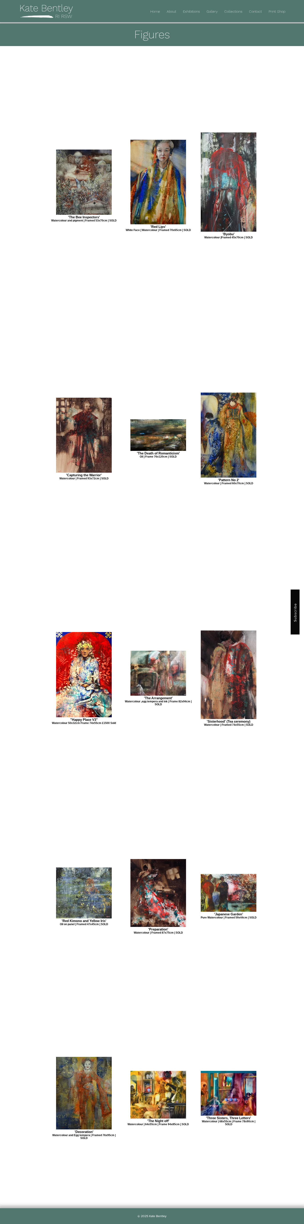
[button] (233, 12)
